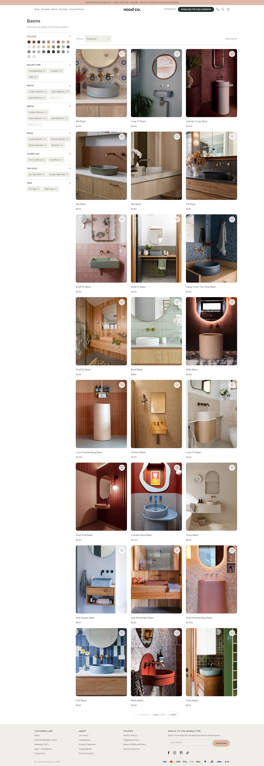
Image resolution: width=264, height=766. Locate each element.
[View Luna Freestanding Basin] (101, 414)
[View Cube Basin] (211, 662)
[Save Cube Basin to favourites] (232, 633)
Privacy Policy (130, 735)
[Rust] (34, 42)
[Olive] (58, 47)
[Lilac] (39, 52)
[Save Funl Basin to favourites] (122, 633)
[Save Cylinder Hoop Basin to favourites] (232, 54)
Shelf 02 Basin (83, 369)
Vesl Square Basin (85, 617)
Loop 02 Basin (193, 452)
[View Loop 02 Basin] (211, 414)
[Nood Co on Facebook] (168, 753)
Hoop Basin (192, 535)
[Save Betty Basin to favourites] (177, 633)
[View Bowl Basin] (156, 331)
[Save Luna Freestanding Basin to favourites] (122, 385)
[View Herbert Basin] (156, 414)
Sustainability (85, 749)
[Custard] (48, 47)
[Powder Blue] (34, 52)
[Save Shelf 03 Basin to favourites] (122, 219)
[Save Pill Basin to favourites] (232, 137)
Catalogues (84, 740)
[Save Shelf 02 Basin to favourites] (122, 302)
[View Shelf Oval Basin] (101, 497)
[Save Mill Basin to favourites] (122, 54)
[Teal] (68, 47)
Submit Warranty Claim (45, 740)
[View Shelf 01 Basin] (156, 248)
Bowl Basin (137, 369)
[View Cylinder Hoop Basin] (211, 83)
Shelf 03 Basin (83, 287)
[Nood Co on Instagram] (174, 753)
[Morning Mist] (29, 57)
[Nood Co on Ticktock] (187, 753)
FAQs (37, 735)
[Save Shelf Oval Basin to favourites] (122, 468)
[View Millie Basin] (211, 331)
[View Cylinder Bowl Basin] (156, 497)
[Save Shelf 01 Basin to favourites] (177, 219)
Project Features (87, 744)
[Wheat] (34, 47)
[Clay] (29, 42)
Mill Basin (81, 121)
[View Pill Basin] (211, 166)
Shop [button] (37, 9)
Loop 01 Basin (138, 121)
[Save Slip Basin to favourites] (177, 137)
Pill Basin (190, 204)
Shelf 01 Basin (138, 287)
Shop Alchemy (76, 9)
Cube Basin (192, 700)
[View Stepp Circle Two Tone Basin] (211, 248)
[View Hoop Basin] (211, 497)
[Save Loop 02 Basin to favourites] (232, 385)
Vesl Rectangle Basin (142, 617)
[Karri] (48, 42)
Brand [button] (54, 9)
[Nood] (39, 47)
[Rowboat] (29, 52)
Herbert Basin (138, 452)
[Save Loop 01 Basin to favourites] (177, 54)
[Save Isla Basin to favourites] (122, 137)
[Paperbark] (44, 42)
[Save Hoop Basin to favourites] (232, 468)
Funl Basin (81, 700)
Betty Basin (137, 700)
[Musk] (58, 42)
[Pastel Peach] (68, 42)
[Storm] (48, 52)
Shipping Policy (131, 740)
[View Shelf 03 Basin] (101, 248)
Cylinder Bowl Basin (141, 535)
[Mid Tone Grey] (58, 52)
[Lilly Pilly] (29, 47)
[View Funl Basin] (101, 662)
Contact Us (39, 753)
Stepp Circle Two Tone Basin (201, 287)
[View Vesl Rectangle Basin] (156, 579)
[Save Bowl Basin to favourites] (177, 302)
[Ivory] (34, 57)
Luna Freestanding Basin (89, 452)
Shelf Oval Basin (84, 535)
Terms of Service (131, 749)
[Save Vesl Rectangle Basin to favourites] (177, 550)
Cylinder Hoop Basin (196, 121)
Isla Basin (81, 204)
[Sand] (44, 47)
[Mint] (63, 47)
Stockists (63, 9)
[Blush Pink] (63, 42)
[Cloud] (68, 52)
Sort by (79, 38)
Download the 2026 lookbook (196, 9)
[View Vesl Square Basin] (101, 579)
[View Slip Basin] (156, 166)
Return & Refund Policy (134, 744)
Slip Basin (136, 204)
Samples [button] (45, 9)
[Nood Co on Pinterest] (181, 753)
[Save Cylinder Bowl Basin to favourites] (177, 468)
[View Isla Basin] (101, 166)
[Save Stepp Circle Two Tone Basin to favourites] (232, 219)
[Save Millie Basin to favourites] (232, 302)
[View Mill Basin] (101, 83)
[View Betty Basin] (156, 662)
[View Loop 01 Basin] (156, 83)
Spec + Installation (43, 749)
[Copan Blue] (44, 52)
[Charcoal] (53, 52)
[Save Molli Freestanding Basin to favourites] (232, 550)
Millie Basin (192, 369)
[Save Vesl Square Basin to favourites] (122, 550)
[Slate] (39, 42)
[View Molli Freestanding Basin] (211, 579)
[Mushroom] (53, 42)
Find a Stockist (86, 753)
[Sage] (53, 47)
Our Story (83, 735)
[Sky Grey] (63, 52)
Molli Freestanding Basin (199, 617)
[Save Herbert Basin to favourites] (177, 385)
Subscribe (221, 743)
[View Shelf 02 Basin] (101, 331)
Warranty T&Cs (41, 744)
